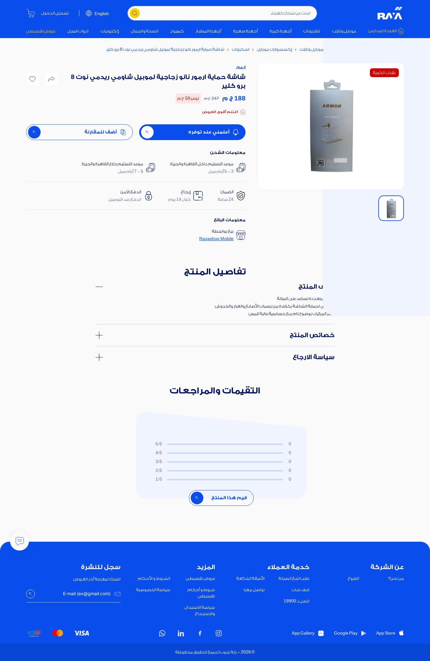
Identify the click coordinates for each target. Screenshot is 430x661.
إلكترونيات (110, 31)
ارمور (241, 67)
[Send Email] (30, 594)
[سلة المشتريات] (30, 13)
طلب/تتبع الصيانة (294, 578)
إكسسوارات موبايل (274, 49)
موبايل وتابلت (344, 31)
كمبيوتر (177, 31)
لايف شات (300, 589)
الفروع (353, 578)
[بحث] (135, 13)
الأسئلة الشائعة (250, 578)
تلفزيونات (311, 31)
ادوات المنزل (77, 31)
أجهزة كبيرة (280, 31)
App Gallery (303, 633)
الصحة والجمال (144, 31)
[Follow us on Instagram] (219, 633)
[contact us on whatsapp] (162, 633)
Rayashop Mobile (216, 238)
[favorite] (32, 79)
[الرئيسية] (390, 13)
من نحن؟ (396, 578)
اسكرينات (240, 49)
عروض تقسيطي (40, 31)
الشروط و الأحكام (154, 578)
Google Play (346, 633)
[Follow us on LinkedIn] (181, 633)
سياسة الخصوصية (153, 589)
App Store (385, 633)
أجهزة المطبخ (208, 31)
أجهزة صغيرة (245, 31)
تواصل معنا (254, 589)
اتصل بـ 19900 (296, 601)
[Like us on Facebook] (200, 633)
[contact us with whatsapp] (19, 541)
